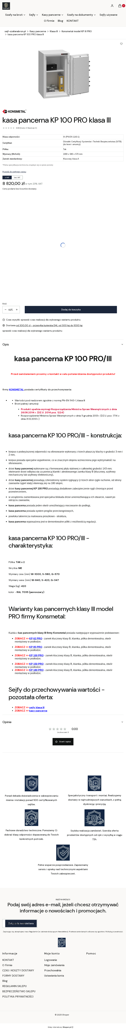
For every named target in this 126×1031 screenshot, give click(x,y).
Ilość (4, 303)
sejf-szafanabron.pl (15, 31)
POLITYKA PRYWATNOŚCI (17, 996)
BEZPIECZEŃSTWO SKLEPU (18, 991)
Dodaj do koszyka (71, 309)
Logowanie (50, 960)
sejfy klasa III (36, 707)
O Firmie (7, 965)
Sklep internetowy (59, 1027)
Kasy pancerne (38, 31)
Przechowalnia (52, 970)
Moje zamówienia (54, 965)
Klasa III (54, 31)
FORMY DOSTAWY (13, 975)
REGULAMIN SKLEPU (14, 986)
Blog (5, 981)
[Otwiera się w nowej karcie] (62, 942)
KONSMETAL (16, 389)
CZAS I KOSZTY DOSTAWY (18, 970)
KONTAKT (8, 960)
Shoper (65, 1014)
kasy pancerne (38, 710)
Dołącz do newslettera (20, 923)
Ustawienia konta (54, 975)
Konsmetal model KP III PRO (77, 31)
